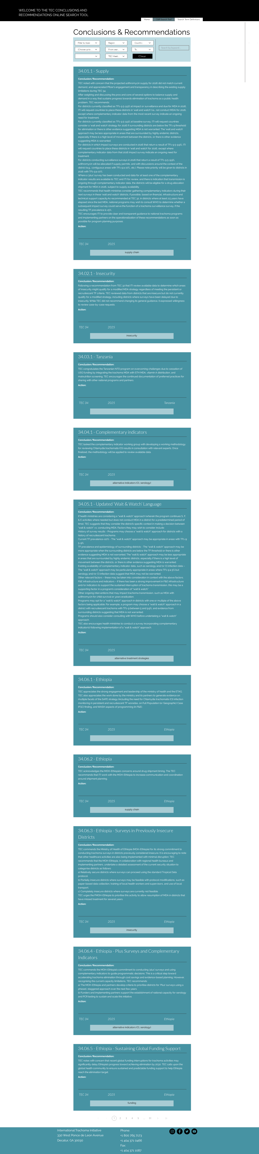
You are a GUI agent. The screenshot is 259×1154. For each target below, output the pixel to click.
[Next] (158, 1118)
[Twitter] (187, 1131)
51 (150, 1118)
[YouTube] (194, 1131)
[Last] (166, 1118)
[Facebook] (180, 1131)
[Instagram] (172, 1131)
